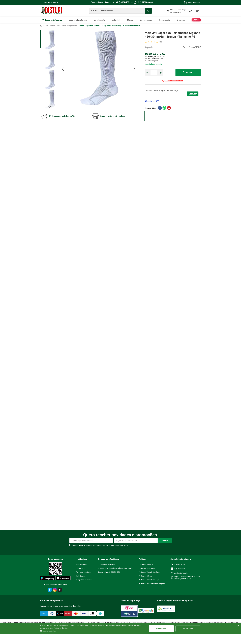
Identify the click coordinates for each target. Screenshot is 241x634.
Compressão (55, 26)
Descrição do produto (153, 64)
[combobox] (120, 11)
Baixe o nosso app (52, 2)
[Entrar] (176, 11)
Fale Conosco (194, 2)
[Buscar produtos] (148, 11)
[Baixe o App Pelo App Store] (63, 578)
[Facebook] (49, 590)
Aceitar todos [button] (161, 628)
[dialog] (120, 628)
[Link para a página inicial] (44, 25)
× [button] (238, 626)
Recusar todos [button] (188, 628)
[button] (92, 630)
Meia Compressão (69, 26)
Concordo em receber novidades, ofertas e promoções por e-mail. (100, 545)
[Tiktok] (60, 590)
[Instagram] (54, 590)
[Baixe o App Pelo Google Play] (47, 578)
